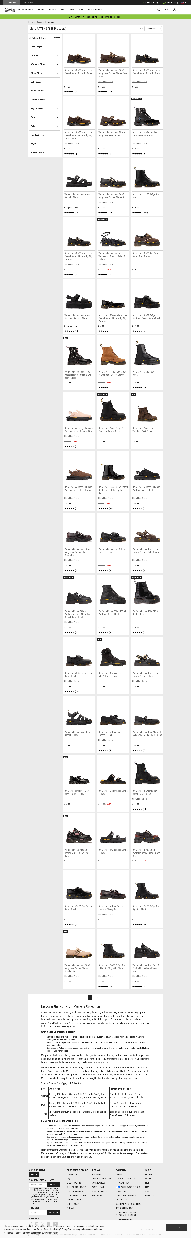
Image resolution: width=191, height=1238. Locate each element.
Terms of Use (122, 1191)
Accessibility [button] (172, 2)
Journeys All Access (101, 1179)
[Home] (10, 9)
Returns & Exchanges (76, 1187)
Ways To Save (98, 1187)
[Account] (175, 9)
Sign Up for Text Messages (41, 1180)
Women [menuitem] (52, 9)
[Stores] (167, 10)
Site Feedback (73, 1204)
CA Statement (122, 1200)
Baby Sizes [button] (36, 82)
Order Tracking (151, 2)
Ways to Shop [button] (37, 152)
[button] (183, 2)
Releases (149, 1195)
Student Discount (100, 1191)
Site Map (71, 1208)
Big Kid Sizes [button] (37, 108)
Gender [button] (34, 55)
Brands (148, 1174)
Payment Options (74, 1200)
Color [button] (33, 117)
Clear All (56, 38)
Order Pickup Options (76, 1195)
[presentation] (26, 10)
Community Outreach (125, 1179)
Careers (120, 1174)
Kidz (147, 1187)
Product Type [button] (37, 135)
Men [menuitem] (63, 9)
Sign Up (34, 1174)
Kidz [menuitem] (72, 9)
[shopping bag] (183, 10)
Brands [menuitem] (41, 9)
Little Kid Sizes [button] (38, 99)
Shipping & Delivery (75, 1191)
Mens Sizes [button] (36, 73)
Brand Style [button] (36, 47)
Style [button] (33, 144)
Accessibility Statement (127, 1195)
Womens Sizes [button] (38, 64)
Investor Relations (124, 1208)
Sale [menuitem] (81, 9)
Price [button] (33, 126)
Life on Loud (97, 1174)
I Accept (176, 1227)
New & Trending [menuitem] (25, 9)
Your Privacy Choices (130, 1187)
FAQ (68, 1179)
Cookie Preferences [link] (125, 1219)
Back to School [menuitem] (95, 9)
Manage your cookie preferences (70, 1226)
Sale (147, 1191)
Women (148, 1179)
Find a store (34, 1208)
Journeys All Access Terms (128, 1204)
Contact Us (72, 1174)
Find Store (53, 1212)
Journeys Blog (98, 1183)
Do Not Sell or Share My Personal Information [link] (126, 1213)
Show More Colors (105, 81)
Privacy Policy (122, 1183)
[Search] (159, 10)
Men (147, 1183)
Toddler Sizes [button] (37, 91)
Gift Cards (97, 1195)
